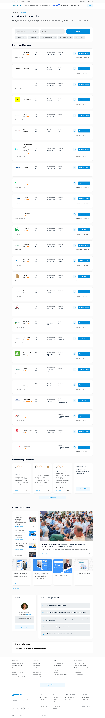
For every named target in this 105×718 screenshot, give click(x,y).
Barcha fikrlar (52, 497)
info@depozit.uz (86, 706)
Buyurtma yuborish (84, 53)
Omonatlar (73, 5)
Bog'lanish (42, 701)
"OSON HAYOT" (27, 68)
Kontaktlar (29, 1)
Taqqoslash (22, 1)
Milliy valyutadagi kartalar (60, 670)
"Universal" (26, 259)
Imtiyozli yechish (33, 37)
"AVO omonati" (27, 99)
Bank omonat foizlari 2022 (18, 676)
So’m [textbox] (34, 31)
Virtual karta (56, 672)
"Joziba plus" (26, 337)
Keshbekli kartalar (58, 676)
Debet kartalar (57, 665)
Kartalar (38, 5)
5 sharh (68, 490)
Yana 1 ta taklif (19, 57)
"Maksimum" (26, 384)
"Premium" (25, 368)
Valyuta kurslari (64, 5)
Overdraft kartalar (58, 679)
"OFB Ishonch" (27, 213)
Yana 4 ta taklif (19, 172)
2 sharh (47, 490)
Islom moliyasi (55, 5)
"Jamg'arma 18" (27, 353)
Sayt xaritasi (43, 706)
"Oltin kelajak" (27, 399)
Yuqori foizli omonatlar (17, 665)
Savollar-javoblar (78, 670)
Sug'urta (55, 708)
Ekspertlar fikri (77, 672)
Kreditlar (32, 5)
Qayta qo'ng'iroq (24, 627)
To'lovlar (55, 704)
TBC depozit (15, 674)
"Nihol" (25, 182)
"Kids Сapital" (26, 446)
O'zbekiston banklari (79, 674)
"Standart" (26, 167)
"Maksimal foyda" (27, 430)
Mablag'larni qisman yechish (48, 37)
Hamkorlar (42, 704)
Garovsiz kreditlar (37, 674)
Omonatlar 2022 (16, 679)
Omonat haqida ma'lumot (83, 57)
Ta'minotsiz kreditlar (37, 676)
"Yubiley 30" (26, 228)
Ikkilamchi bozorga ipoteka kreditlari (41, 670)
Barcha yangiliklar (69, 697)
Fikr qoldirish (83, 489)
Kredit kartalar (57, 667)
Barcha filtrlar (21, 37)
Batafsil (84, 229)
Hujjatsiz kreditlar (37, 672)
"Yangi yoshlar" (27, 415)
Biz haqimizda (15, 1)
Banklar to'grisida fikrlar (79, 663)
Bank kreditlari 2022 (37, 679)
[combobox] (35, 31)
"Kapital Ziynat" (27, 290)
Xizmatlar (26, 5)
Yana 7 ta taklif (19, 265)
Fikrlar (83, 701)
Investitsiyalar (46, 5)
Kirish (89, 5)
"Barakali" (25, 197)
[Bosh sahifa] (17, 6)
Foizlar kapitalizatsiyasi (66, 37)
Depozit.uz (15, 12)
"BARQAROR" (26, 52)
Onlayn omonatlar (16, 667)
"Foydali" (25, 275)
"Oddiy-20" (26, 244)
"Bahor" (25, 114)
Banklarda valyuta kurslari (80, 676)
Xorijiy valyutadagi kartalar (60, 663)
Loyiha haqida (43, 697)
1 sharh (27, 490)
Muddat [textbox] (44, 31)
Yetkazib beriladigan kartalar (60, 674)
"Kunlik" (25, 307)
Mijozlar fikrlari (77, 679)
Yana (79, 5)
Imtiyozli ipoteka (37, 667)
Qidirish (42, 699)
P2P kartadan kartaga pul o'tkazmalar (83, 667)
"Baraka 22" (26, 84)
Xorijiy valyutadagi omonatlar (19, 663)
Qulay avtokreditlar (37, 663)
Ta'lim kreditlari (36, 665)
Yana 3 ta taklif (19, 156)
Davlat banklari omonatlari (18, 670)
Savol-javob (68, 699)
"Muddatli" (26, 322)
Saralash (78, 31)
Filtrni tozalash (79, 37)
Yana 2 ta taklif (19, 88)
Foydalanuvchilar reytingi (80, 665)
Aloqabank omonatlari (17, 672)
